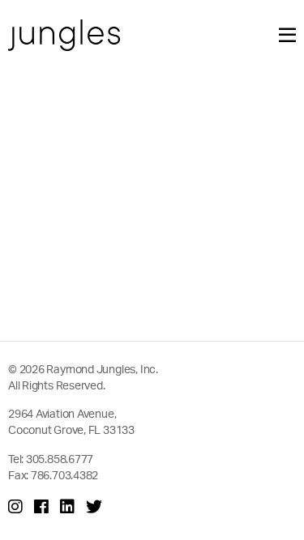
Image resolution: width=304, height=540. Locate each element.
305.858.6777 (59, 459)
